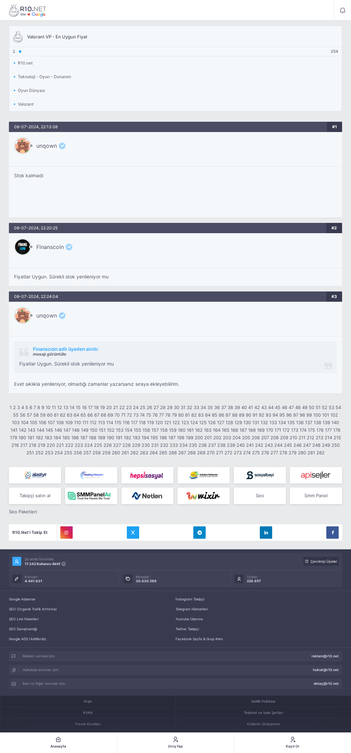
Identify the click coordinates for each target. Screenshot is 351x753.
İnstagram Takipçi (190, 599)
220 (51, 445)
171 (278, 430)
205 (246, 437)
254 (59, 452)
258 (97, 452)
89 (241, 415)
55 (16, 415)
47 (291, 407)
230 (146, 445)
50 (311, 407)
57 (29, 415)
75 (148, 415)
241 (250, 445)
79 (174, 415)
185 (66, 437)
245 (288, 445)
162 (199, 430)
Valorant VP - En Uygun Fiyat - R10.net (28, 10)
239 (231, 445)
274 (247, 452)
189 (101, 437)
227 (117, 445)
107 (51, 422)
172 (286, 430)
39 (237, 407)
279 (292, 452)
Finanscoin (50, 246)
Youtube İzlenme (189, 619)
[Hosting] (35, 475)
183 (48, 437)
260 (116, 452)
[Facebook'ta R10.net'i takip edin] (332, 532)
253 (49, 452)
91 (255, 415)
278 (283, 452)
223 (79, 445)
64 (76, 415)
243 (269, 445)
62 (62, 415)
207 (265, 437)
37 (223, 407)
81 (187, 415)
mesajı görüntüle (49, 354)
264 (153, 452)
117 (134, 422)
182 (39, 437)
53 (331, 407)
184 (57, 437)
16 (84, 407)
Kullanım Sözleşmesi (263, 724)
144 (40, 430)
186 (75, 437)
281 (311, 452)
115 (117, 422)
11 (54, 407)
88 (235, 415)
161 (190, 430)
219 (41, 445)
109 (69, 422)
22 (122, 407)
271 (219, 452)
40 (244, 407)
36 (217, 407)
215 (337, 437)
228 (126, 445)
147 (67, 430)
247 (307, 445)
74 (142, 415)
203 (227, 437)
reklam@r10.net (325, 656)
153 (119, 430)
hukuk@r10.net (326, 670)
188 (92, 437)
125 (203, 422)
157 (155, 430)
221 (60, 445)
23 (129, 407)
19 (102, 407)
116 (126, 422)
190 (110, 437)
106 (42, 422)
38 (230, 407)
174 (303, 430)
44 (271, 407)
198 (180, 437)
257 (87, 452)
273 (238, 452)
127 (220, 422)
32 (189, 407)
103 (16, 422)
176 (320, 430)
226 (108, 445)
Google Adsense (22, 599)
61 (56, 415)
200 (199, 437)
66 (90, 415)
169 (261, 430)
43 (264, 407)
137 (308, 422)
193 (136, 437)
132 (264, 422)
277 (274, 452)
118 (142, 422)
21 (115, 407)
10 (48, 407)
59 (43, 415)
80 (181, 415)
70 (117, 415)
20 (109, 407)
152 (110, 430)
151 (102, 430)
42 (257, 407)
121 (167, 422)
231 (155, 445)
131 (255, 422)
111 (85, 422)
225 (98, 445)
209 (284, 437)
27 (156, 407)
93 (268, 415)
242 (259, 445)
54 (338, 407)
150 (93, 430)
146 (58, 430)
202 (217, 437)
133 (273, 422)
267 (182, 452)
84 (207, 415)
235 (193, 445)
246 (297, 445)
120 (159, 422)
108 (60, 422)
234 (183, 445)
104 (24, 422)
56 (22, 415)
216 (15, 445)
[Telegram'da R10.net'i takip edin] (199, 532)
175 (311, 430)
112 (93, 422)
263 (144, 452)
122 (176, 422)
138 (317, 422)
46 (284, 407)
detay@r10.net (326, 683)
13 (65, 407)
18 (96, 407)
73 (135, 415)
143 (31, 430)
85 (214, 415)
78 (167, 415)
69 (110, 415)
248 (316, 445)
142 (22, 430)
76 (155, 415)
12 (59, 407)
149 (84, 430)
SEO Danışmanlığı (23, 629)
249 (326, 445)
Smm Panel (316, 495)
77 (161, 415)
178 (336, 430)
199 (189, 437)
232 (164, 445)
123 (185, 422)
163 (207, 430)
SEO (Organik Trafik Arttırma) (33, 609)
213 (319, 437)
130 (247, 422)
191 (119, 437)
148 (76, 430)
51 (318, 407)
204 (236, 437)
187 (83, 437)
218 (32, 445)
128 (229, 422)
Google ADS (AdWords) (27, 639)
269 (201, 452)
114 (109, 422)
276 (265, 452)
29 (169, 407)
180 (22, 437)
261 (125, 452)
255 (68, 452)
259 (106, 452)
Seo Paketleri (23, 511)
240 (241, 445)
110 (77, 422)
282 (320, 452)
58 (36, 415)
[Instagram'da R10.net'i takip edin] (66, 532)
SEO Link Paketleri (23, 619)
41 (250, 407)
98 (302, 415)
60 (49, 415)
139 (326, 422)
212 (310, 437)
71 (123, 415)
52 (324, 407)
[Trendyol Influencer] (204, 496)
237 (212, 445)
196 (163, 437)
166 (234, 430)
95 (282, 415)
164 (216, 430)
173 (294, 430)
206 (256, 437)
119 (150, 422)
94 (275, 415)
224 (88, 445)
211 (302, 437)
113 (101, 422)
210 (293, 437)
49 (304, 407)
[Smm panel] (91, 496)
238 (221, 445)
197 (172, 437)
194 (145, 437)
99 (309, 415)
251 (30, 452)
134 (282, 422)
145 (49, 430)
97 (295, 415)
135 (291, 422)
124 (194, 422)
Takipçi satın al (35, 495)
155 (137, 430)
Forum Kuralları (87, 724)
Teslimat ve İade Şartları (263, 712)
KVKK (88, 712)
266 (173, 452)
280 (302, 452)
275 (256, 452)
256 (78, 452)
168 (252, 430)
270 (211, 452)
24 (135, 407)
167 (243, 430)
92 (261, 415)
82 (194, 415)
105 (33, 422)
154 (128, 430)
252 (39, 452)
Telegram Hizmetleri (192, 609)
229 (136, 445)
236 (202, 445)
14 (72, 407)
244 (278, 445)
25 (142, 407)
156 (146, 430)
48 (298, 407)
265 (163, 452)
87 (228, 415)
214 (328, 437)
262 (134, 452)
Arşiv (88, 701)
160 (181, 430)
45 (277, 407)
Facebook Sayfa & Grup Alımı (199, 639)
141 (14, 430)
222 (69, 445)
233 (174, 445)
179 (13, 437)
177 (328, 430)
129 (238, 422)
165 (225, 430)
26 (149, 407)
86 (221, 415)
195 (154, 437)
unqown (46, 145)
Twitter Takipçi (187, 629)
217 (23, 445)
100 (317, 415)
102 (334, 415)
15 (78, 407)
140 (335, 422)
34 (203, 407)
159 (173, 430)
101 (325, 415)
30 (176, 407)
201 (208, 437)
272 (228, 452)
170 (269, 430)
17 (90, 407)
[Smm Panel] (147, 475)
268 (191, 452)
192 (127, 437)
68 (103, 415)
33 (196, 407)
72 (129, 415)
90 (248, 415)
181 (30, 437)
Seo (260, 495)
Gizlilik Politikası (263, 701)
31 (183, 407)
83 (201, 415)
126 (212, 422)
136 (300, 422)
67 (96, 415)
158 (164, 430)
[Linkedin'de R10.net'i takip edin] (266, 532)
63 (69, 415)
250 (335, 445)
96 (289, 415)
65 (83, 415)
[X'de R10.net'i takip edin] (133, 532)
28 (163, 407)
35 (210, 407)
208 (274, 437)
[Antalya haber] (204, 475)
